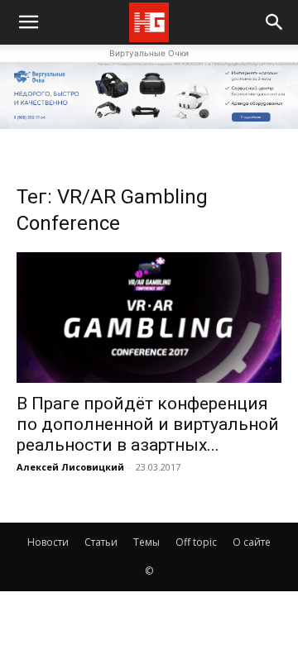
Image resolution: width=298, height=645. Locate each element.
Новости (48, 542)
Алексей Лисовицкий (70, 467)
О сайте (252, 542)
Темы (146, 542)
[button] (275, 22)
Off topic (196, 542)
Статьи (101, 542)
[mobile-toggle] (28, 22)
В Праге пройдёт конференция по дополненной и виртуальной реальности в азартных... (148, 424)
